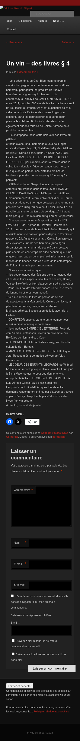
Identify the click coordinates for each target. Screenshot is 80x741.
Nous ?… (58, 20)
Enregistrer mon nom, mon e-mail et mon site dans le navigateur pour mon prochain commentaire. (39, 601)
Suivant (68, 42)
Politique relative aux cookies (51, 711)
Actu (44, 433)
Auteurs (42, 20)
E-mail (20, 563)
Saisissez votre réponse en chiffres (31, 615)
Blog (9, 20)
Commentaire (23, 489)
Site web (19, 585)
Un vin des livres (58, 433)
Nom (20, 542)
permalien (58, 437)
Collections (25, 20)
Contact (11, 29)
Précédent (14, 42)
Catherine (12, 437)
